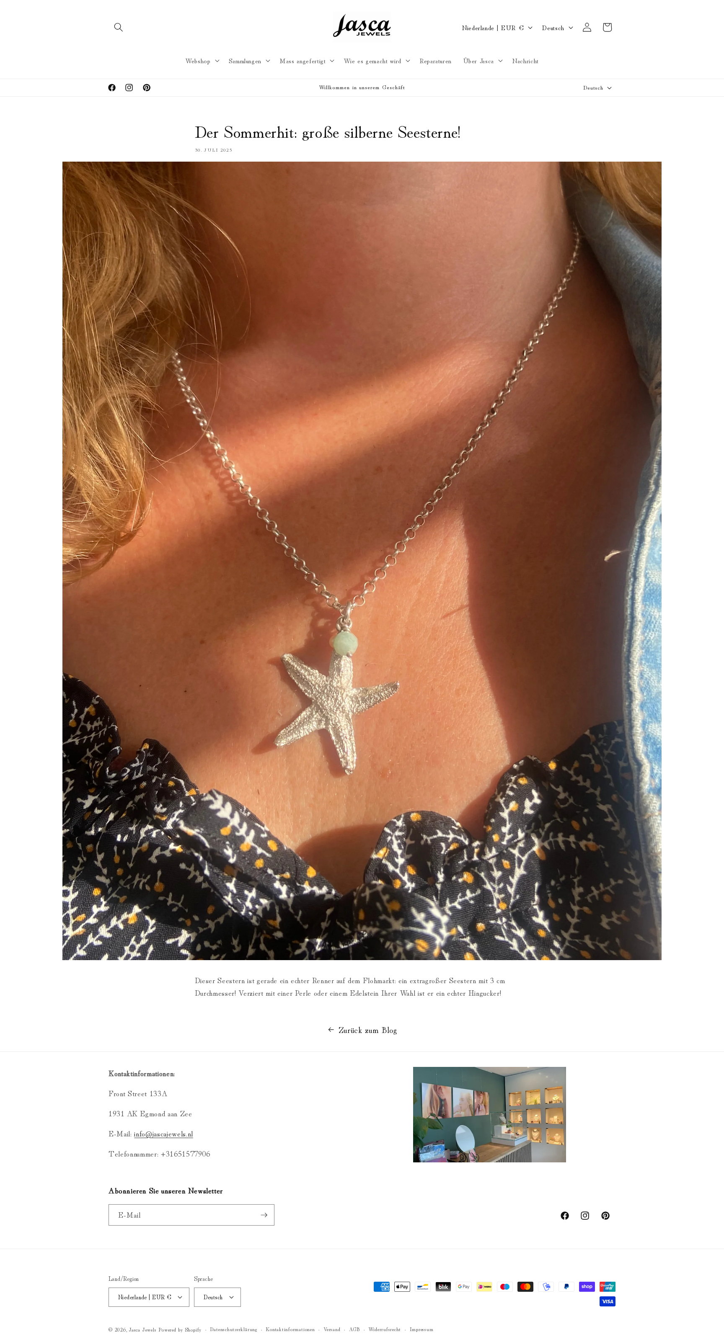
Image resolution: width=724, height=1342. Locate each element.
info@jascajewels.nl (163, 1133)
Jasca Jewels (142, 1329)
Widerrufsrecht (384, 1328)
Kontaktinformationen (290, 1328)
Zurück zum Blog (368, 1029)
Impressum (422, 1328)
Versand (331, 1328)
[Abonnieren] (264, 1215)
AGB (354, 1328)
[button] (119, 27)
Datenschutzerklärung (233, 1328)
